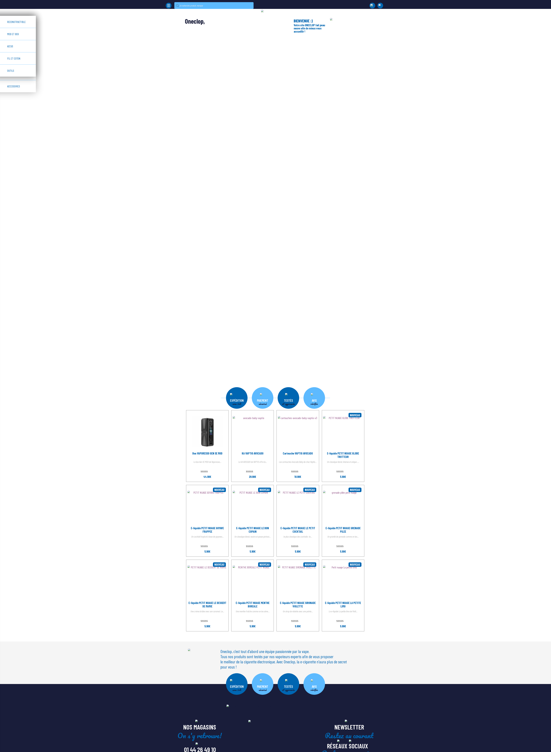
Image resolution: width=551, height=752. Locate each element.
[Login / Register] (380, 5)
